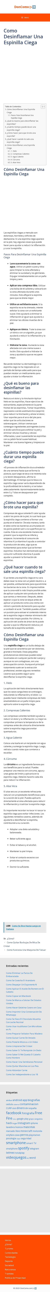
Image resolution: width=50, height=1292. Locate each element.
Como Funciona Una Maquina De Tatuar (26, 949)
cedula (9, 1104)
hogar (14, 1123)
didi (14, 1108)
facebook (13, 1112)
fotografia (28, 1113)
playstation (34, 1134)
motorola (37, 1131)
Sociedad (9, 1265)
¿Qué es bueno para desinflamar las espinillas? (22, 122)
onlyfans (10, 1134)
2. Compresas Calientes (20, 154)
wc (28, 1158)
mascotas (29, 1127)
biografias (34, 1100)
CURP (9, 1108)
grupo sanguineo (36, 1119)
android (17, 1100)
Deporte (9, 1261)
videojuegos (16, 1157)
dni (27, 1108)
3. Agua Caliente (17, 156)
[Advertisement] (25, 75)
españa (33, 1108)
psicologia (11, 1138)
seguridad (26, 1138)
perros (24, 1135)
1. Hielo (14, 151)
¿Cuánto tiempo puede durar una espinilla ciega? (21, 128)
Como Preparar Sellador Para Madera (24, 1033)
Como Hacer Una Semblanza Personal (24, 1061)
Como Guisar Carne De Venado (20, 1037)
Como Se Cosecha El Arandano (20, 980)
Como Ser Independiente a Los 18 (22, 1074)
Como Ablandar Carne (16, 1070)
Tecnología (10, 1256)
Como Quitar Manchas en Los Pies (22, 1066)
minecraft (26, 1131)
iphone (34, 1123)
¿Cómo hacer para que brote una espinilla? (21, 134)
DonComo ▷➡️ (25, 7)
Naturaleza (10, 1269)
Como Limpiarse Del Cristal (19, 1046)
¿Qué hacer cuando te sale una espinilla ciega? (20, 140)
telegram (34, 1148)
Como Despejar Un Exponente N (21, 984)
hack (9, 1123)
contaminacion (29, 1104)
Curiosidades (11, 1252)
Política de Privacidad (15, 1277)
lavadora (10, 1127)
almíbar (9, 1100)
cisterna (16, 1104)
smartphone (16, 1142)
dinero (21, 1108)
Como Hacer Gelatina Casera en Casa (23, 1007)
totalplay (20, 1152)
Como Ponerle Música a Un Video (22, 1042)
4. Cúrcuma (15, 159)
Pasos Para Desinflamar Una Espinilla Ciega (22, 116)
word (32, 1157)
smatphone (12, 1148)
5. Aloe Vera (15, 162)
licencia (19, 1127)
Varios (8, 1240)
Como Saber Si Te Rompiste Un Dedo (23, 1050)
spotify (23, 1148)
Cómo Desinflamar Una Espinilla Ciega (21, 111)
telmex (10, 1152)
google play (23, 1118)
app (25, 1100)
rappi (18, 1139)
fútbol (15, 1119)
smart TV (31, 1143)
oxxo (17, 1134)
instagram (23, 1123)
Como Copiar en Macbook (18, 996)
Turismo (9, 1248)
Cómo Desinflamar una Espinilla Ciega (21, 146)
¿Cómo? (10, 938)
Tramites (9, 1273)
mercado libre (13, 1131)
